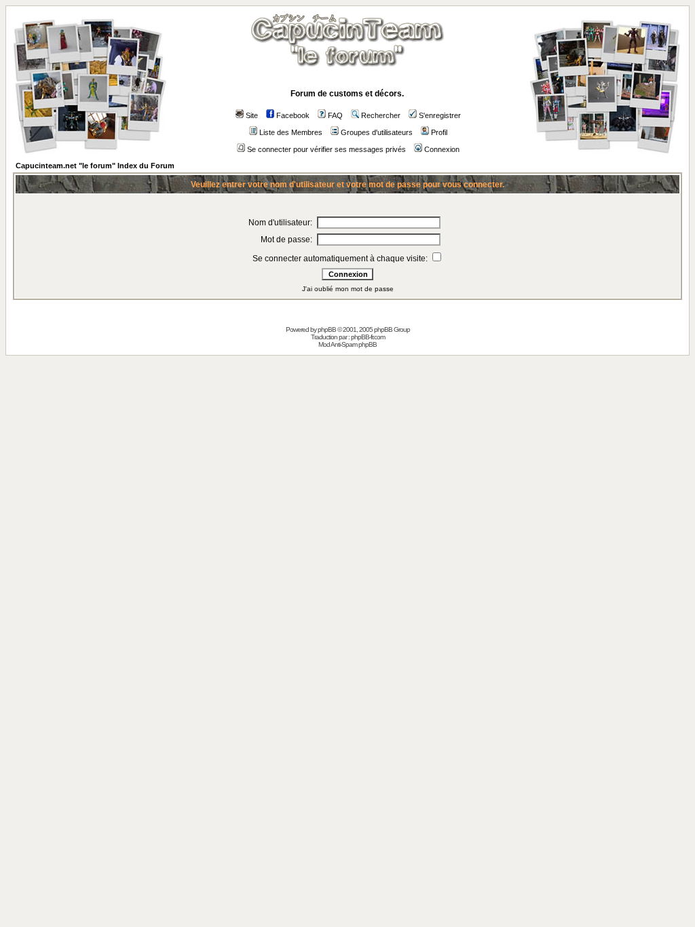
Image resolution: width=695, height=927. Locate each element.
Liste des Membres (290, 132)
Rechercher (380, 115)
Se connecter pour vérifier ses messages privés (326, 149)
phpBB (327, 329)
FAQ (335, 115)
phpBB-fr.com (368, 337)
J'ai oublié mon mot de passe (348, 288)
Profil (439, 132)
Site (252, 115)
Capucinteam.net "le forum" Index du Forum (95, 166)
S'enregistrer (440, 115)
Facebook (292, 115)
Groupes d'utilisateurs (377, 132)
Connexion (441, 149)
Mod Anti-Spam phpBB (347, 344)
